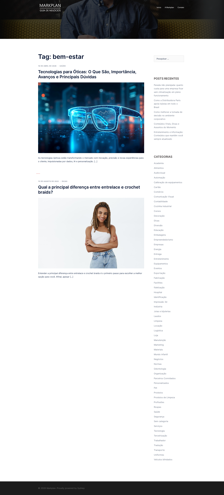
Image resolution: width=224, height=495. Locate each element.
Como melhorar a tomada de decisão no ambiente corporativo (168, 115)
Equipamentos (161, 263)
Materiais (158, 349)
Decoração (159, 216)
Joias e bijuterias (162, 311)
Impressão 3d (160, 302)
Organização (160, 373)
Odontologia (160, 368)
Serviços (158, 426)
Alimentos (159, 168)
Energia (157, 249)
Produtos (158, 392)
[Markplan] (50, 7)
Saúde (63, 66)
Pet (155, 388)
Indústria (158, 306)
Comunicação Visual (164, 196)
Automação (159, 177)
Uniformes (159, 455)
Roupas (157, 407)
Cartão (157, 187)
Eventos (158, 268)
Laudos (157, 316)
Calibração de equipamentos (168, 182)
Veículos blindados (163, 459)
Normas (158, 364)
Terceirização (160, 435)
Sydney (81, 488)
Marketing (159, 344)
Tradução (158, 445)
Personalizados (161, 383)
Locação (158, 325)
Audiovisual (159, 172)
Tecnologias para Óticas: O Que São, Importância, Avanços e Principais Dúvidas (87, 74)
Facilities (158, 282)
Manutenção (160, 340)
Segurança (159, 416)
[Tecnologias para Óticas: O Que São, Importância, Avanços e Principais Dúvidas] (91, 117)
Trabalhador (160, 440)
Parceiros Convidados (165, 378)
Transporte (159, 450)
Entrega (158, 254)
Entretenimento (161, 259)
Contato (181, 7)
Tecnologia (159, 431)
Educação (159, 230)
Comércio (158, 192)
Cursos (157, 211)
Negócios (158, 359)
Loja (156, 335)
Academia (159, 163)
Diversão (158, 225)
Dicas (64, 181)
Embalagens (160, 235)
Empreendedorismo (163, 239)
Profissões (159, 402)
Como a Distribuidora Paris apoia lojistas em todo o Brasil (167, 104)
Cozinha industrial (163, 206)
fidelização (159, 287)
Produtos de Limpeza (164, 397)
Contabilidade (161, 201)
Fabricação (159, 278)
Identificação (160, 297)
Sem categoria (161, 421)
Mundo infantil (161, 354)
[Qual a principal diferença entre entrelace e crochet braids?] (91, 233)
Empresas (158, 244)
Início (159, 7)
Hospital (158, 292)
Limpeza (158, 321)
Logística (158, 330)
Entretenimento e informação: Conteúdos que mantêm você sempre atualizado (168, 135)
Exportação (159, 273)
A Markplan (169, 7)
